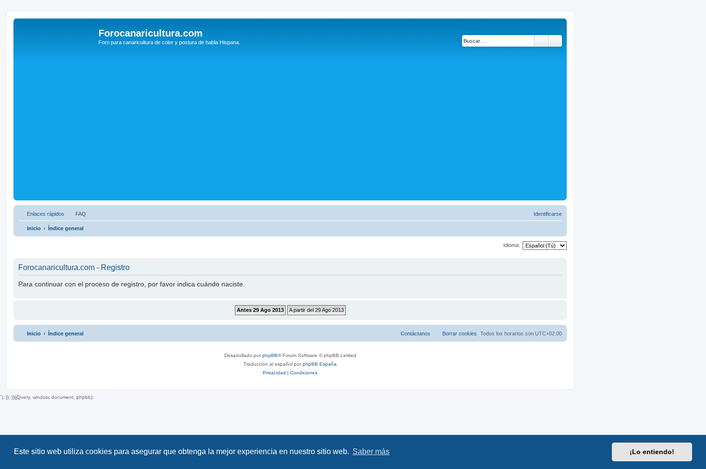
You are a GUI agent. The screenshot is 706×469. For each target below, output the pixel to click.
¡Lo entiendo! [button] (652, 452)
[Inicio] (57, 36)
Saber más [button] (371, 451)
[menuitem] (76, 214)
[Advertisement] (304, 126)
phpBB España (320, 364)
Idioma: (511, 245)
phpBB (270, 355)
